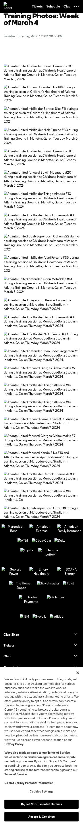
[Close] (78, 673)
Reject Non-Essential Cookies (41, 804)
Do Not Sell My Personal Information (29, 783)
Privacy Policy (13, 744)
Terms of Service (59, 752)
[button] (76, 6)
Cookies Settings (41, 791)
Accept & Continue (41, 816)
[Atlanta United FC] (8, 6)
